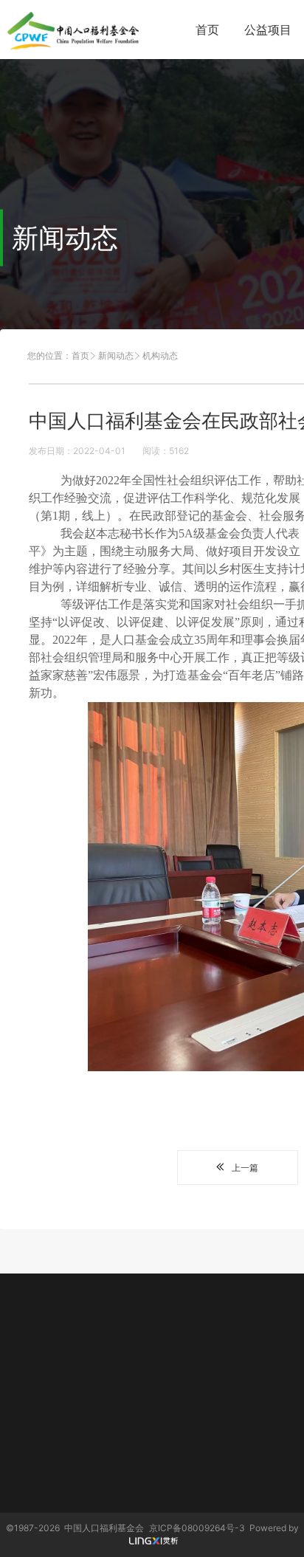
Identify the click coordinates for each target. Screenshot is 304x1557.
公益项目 (267, 29)
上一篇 (245, 1167)
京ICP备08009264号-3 (197, 1527)
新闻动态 (116, 355)
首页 (207, 29)
